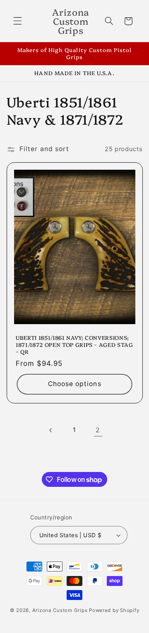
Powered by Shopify (114, 610)
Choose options (74, 384)
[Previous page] (50, 430)
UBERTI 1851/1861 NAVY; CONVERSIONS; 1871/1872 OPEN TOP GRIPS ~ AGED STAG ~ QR (74, 344)
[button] (17, 21)
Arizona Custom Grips (60, 610)
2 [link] (98, 430)
